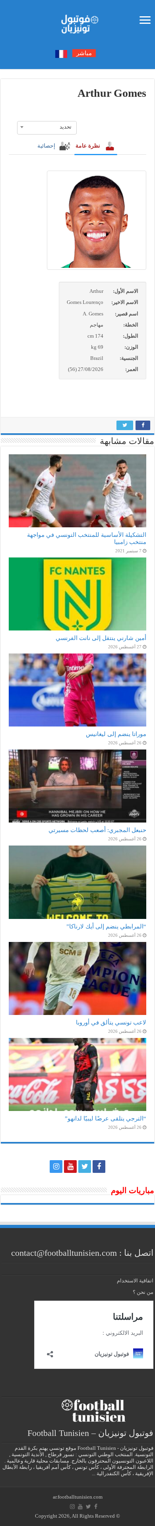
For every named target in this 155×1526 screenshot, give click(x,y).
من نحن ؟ (143, 1292)
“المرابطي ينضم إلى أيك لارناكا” (106, 926)
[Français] (61, 53)
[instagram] (56, 1166)
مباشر (84, 53)
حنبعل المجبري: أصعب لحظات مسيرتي (97, 829)
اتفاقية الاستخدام (135, 1281)
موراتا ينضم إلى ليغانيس (116, 733)
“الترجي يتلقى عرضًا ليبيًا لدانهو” (105, 1118)
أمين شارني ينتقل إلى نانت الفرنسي (101, 637)
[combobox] (46, 127)
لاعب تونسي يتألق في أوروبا (111, 1022)
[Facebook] (99, 1166)
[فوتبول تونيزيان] (77, 21)
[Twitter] (84, 1166)
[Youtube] (70, 1166)
